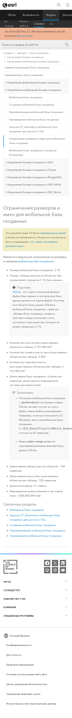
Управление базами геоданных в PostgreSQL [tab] (35, 177)
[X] (55, 563)
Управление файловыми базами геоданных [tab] (34, 82)
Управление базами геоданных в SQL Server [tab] (34, 192)
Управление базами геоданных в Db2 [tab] (30, 162)
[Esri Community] (47, 570)
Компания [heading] (9, 607)
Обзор (12, 15)
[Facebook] (47, 563)
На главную (9, 23)
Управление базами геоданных (25, 57)
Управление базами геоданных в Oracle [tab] (32, 169)
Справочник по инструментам (58, 23)
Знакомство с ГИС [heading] (14, 599)
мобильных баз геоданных (36, 261)
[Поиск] (58, 5)
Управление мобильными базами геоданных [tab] (34, 90)
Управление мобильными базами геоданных (33, 61)
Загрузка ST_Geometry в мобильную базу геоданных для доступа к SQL (33, 129)
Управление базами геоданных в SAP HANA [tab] (34, 184)
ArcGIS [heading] (7, 581)
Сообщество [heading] (11, 590)
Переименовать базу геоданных (24, 75)
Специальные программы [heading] (18, 616)
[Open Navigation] (67, 5)
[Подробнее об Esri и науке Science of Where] (10, 567)
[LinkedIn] (63, 563)
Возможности (31, 15)
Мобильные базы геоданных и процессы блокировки (32, 152)
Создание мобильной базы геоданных (31, 104)
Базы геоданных (39, 53)
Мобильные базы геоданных (25, 97)
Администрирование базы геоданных (27, 67)
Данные (21, 53)
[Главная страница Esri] (9, 5)
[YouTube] (63, 570)
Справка (39, 23)
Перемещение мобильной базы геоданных (34, 119)
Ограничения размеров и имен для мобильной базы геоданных (37, 141)
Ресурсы (51, 15)
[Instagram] (55, 570)
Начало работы (24, 23)
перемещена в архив (53, 233)
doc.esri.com (24, 36)
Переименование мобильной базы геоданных (36, 112)
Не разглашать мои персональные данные (31, 703)
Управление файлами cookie (23, 694)
